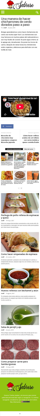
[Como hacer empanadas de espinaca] (20, 242)
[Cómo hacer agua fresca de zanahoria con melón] (33, 175)
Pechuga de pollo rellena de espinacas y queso (20, 216)
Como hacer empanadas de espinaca (19, 254)
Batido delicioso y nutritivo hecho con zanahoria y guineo (6, 163)
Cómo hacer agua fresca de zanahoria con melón (33, 182)
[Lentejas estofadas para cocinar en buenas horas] (20, 175)
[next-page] (21, 188)
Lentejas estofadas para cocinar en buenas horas (19, 182)
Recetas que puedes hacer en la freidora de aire (32, 163)
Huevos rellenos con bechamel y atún (19, 290)
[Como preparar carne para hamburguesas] (20, 350)
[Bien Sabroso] (20, 5)
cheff (5, 28)
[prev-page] (19, 188)
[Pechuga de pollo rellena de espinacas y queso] (20, 203)
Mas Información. (15, 402)
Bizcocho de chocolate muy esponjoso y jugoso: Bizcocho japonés (9, 138)
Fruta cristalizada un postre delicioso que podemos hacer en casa (7, 182)
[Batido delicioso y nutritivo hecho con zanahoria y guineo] (7, 156)
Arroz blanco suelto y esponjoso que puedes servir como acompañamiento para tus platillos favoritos (20, 165)
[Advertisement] (20, 73)
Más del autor (28, 149)
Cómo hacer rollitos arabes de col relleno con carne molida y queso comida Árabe (30, 138)
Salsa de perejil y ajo (11, 327)
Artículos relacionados (14, 149)
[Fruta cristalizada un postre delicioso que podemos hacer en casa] (7, 175)
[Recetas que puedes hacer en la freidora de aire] (33, 156)
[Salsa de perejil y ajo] (20, 315)
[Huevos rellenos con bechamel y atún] (20, 278)
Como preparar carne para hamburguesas (14, 363)
